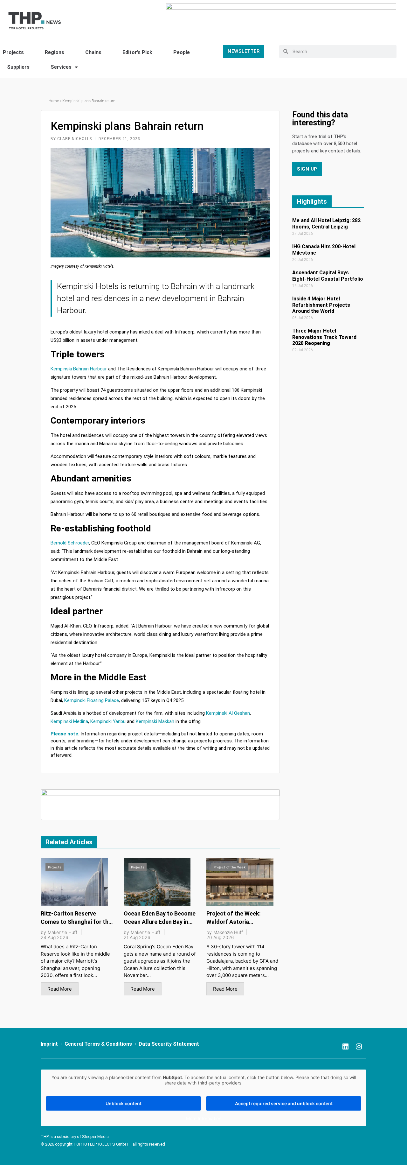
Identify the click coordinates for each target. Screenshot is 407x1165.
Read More (59, 989)
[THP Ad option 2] (160, 804)
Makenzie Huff (62, 932)
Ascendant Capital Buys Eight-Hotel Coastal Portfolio (327, 276)
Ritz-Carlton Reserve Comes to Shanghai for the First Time (76, 921)
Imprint (49, 1044)
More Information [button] (203, 1118)
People (181, 52)
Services (61, 67)
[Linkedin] (345, 1046)
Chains (93, 52)
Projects (54, 867)
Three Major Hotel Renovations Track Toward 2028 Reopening (324, 337)
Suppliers (18, 67)
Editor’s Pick (137, 52)
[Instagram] (358, 1046)
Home (54, 101)
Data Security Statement (169, 1044)
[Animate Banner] (281, 17)
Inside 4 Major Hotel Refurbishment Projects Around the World (321, 305)
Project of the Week (229, 867)
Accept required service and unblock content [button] (284, 1103)
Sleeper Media (95, 1136)
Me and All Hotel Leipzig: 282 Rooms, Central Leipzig (326, 223)
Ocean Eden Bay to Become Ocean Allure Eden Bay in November (160, 921)
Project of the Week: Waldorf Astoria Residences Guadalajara (238, 921)
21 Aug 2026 (137, 937)
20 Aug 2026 (220, 937)
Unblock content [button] (123, 1103)
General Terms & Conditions (98, 1044)
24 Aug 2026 (54, 937)
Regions (54, 52)
